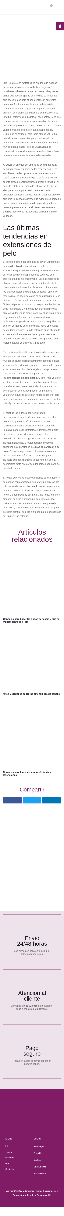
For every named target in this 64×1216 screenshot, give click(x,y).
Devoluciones (39, 1167)
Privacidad (38, 1153)
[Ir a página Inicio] (31, 1108)
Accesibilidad (39, 1173)
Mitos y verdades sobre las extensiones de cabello (31, 694)
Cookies (37, 1160)
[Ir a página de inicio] (6, 7)
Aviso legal (38, 1146)
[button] (12, 800)
